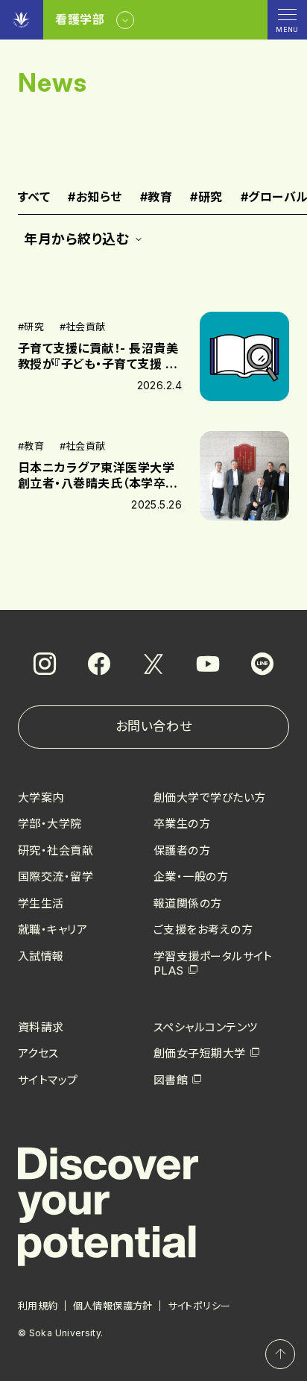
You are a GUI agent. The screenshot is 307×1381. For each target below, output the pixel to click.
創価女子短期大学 (200, 1053)
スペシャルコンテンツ (206, 1027)
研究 (206, 197)
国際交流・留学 (55, 876)
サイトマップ (48, 1080)
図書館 (171, 1080)
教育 (156, 197)
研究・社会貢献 (55, 850)
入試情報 (41, 956)
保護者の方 (182, 850)
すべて (34, 197)
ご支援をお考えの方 (203, 929)
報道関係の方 (188, 903)
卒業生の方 (182, 824)
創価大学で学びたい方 (210, 797)
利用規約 (38, 1306)
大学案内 (41, 797)
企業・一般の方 (191, 876)
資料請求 (41, 1027)
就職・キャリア (52, 929)
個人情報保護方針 (113, 1306)
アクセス (38, 1053)
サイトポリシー (199, 1306)
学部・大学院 (50, 824)
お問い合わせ (153, 726)
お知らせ (94, 197)
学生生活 (41, 903)
